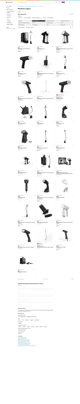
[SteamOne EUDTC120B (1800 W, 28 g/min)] (64, 240)
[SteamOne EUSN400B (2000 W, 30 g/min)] (26, 140)
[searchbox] (66, 24)
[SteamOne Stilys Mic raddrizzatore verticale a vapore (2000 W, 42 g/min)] (26, 215)
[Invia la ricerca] (19, 2)
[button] (34, 46)
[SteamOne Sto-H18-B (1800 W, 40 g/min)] (64, 66)
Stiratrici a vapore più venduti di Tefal (23, 338)
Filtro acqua (8, 17)
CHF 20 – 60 (20, 17)
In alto (73, 279)
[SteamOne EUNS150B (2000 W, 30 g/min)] (26, 165)
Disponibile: (27, 27)
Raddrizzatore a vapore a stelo (37, 17)
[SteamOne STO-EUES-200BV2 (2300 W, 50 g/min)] (26, 41)
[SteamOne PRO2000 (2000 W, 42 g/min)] (64, 140)
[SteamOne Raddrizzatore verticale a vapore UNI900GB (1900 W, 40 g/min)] (45, 165)
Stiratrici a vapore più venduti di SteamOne (24, 339)
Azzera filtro (72, 14)
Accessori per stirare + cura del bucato (11, 12)
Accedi (63, 2)
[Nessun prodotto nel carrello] (73, 2)
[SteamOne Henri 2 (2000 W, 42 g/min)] (45, 116)
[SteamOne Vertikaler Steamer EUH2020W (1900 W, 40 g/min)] (45, 91)
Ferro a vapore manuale (27, 17)
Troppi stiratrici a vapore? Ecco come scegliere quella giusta (27, 341)
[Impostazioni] (59, 2)
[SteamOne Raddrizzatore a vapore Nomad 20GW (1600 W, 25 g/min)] (64, 215)
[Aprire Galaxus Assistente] (67, 2)
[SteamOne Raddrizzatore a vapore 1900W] (45, 240)
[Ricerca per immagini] (56, 2)
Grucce (8, 19)
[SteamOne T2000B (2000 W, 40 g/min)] (26, 116)
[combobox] (23, 27)
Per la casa (26, 6)
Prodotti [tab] (19, 11)
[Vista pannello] (71, 27)
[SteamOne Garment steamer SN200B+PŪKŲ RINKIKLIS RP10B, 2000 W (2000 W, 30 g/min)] (64, 165)
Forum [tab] (22, 11)
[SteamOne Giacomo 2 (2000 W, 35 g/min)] (26, 66)
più (30, 307)
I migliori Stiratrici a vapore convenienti (23, 335)
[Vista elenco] (73, 27)
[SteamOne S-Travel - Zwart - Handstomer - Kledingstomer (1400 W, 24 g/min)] (45, 190)
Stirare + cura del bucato (10, 9)
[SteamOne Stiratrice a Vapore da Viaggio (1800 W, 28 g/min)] (26, 240)
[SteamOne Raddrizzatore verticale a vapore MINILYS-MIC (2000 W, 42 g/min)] (45, 66)
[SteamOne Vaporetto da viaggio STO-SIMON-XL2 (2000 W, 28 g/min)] (26, 91)
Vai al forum (19, 285)
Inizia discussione (70, 284)
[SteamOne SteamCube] (26, 264)
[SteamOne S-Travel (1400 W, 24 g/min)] (64, 116)
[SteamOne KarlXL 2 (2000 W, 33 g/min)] (45, 41)
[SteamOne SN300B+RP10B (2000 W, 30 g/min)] (45, 215)
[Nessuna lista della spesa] (71, 2)
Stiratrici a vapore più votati (22, 334)
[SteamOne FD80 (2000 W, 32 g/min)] (64, 91)
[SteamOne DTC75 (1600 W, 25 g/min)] (26, 190)
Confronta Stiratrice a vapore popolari (23, 340)
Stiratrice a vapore (10, 24)
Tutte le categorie (9, 6)
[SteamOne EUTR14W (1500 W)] (64, 190)
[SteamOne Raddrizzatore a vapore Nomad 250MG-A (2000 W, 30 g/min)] (64, 41)
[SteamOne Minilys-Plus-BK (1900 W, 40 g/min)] (45, 140)
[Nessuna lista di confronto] (69, 2)
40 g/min (44, 17)
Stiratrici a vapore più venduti (22, 333)
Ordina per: (19, 27)
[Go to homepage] (9, 2)
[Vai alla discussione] (45, 289)
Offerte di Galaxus (50, 17)
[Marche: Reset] (45, 21)
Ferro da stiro (9, 15)
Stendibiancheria (9, 22)
